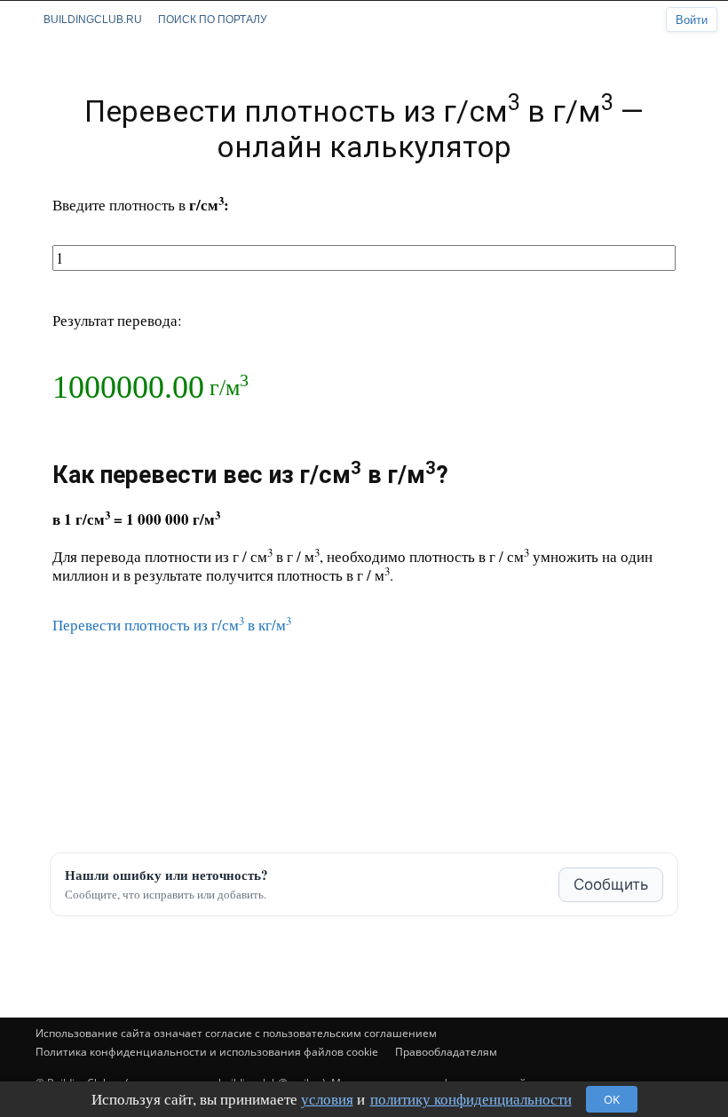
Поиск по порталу (212, 19)
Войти (692, 20)
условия (327, 1099)
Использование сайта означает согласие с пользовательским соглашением (236, 1033)
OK (612, 1099)
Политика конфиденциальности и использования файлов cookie (207, 1051)
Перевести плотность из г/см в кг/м (171, 624)
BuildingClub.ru (93, 19)
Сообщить (611, 884)
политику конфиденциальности (471, 1099)
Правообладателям (446, 1051)
